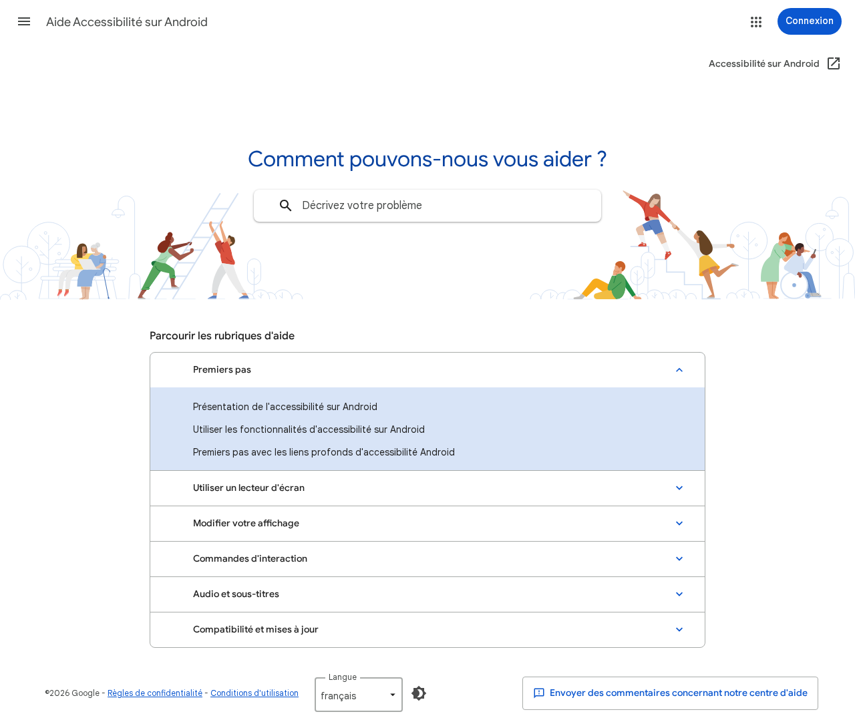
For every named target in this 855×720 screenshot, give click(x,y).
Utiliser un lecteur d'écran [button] (249, 488)
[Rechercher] (286, 206)
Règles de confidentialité (155, 693)
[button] (24, 21)
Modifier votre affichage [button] (246, 523)
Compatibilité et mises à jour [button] (256, 629)
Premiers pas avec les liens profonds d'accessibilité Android (324, 452)
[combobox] (427, 206)
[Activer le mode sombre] (419, 693)
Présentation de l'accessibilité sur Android (285, 407)
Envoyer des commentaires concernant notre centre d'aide (678, 693)
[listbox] (359, 694)
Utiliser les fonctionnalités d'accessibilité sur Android (309, 429)
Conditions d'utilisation (254, 693)
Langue (343, 677)
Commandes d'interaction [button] (250, 558)
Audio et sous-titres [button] (236, 594)
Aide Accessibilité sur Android (127, 22)
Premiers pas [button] (222, 369)
